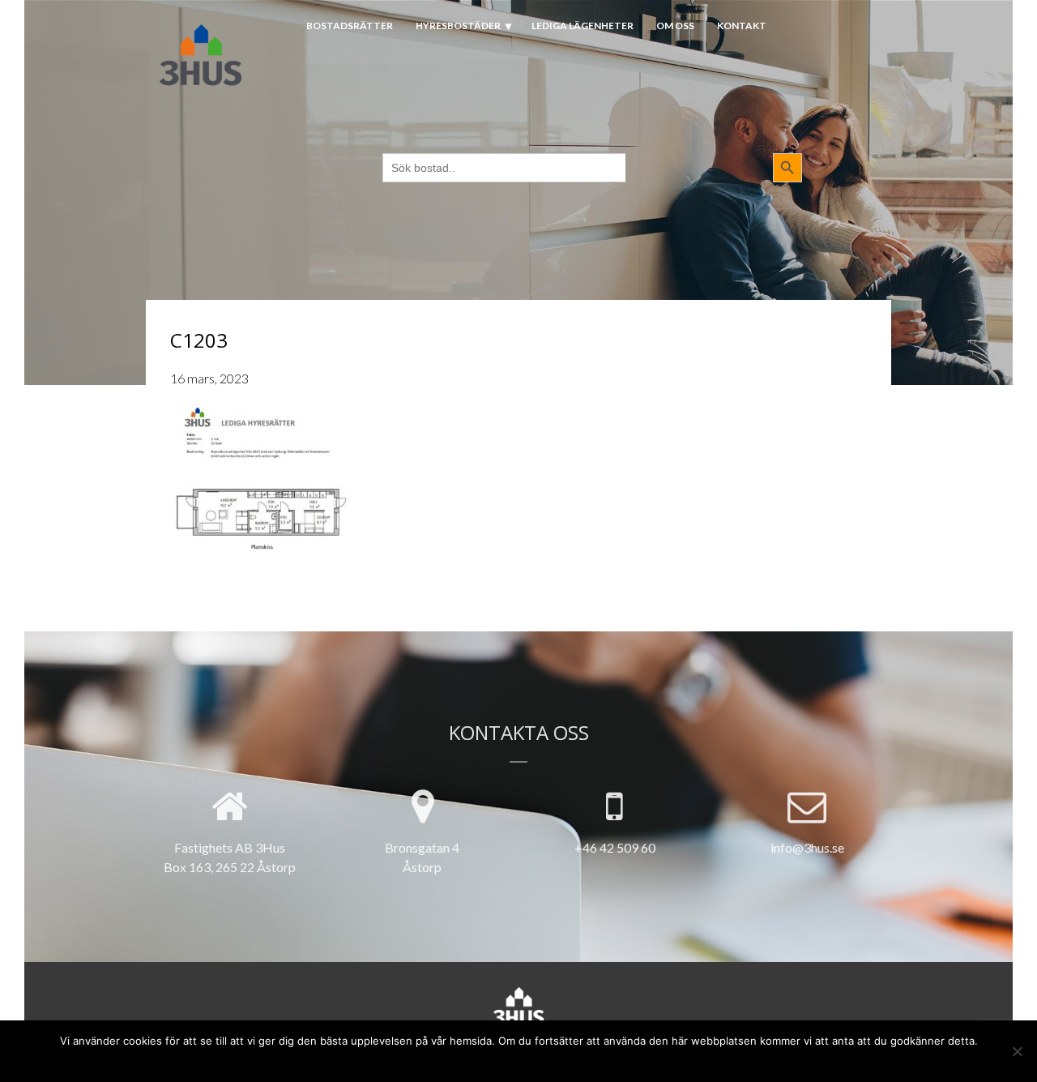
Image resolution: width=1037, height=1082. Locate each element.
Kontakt (741, 25)
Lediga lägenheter (582, 25)
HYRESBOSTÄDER (458, 25)
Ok (459, 1060)
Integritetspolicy (549, 1060)
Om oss (675, 25)
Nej (486, 1060)
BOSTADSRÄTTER (349, 25)
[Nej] (1017, 1051)
